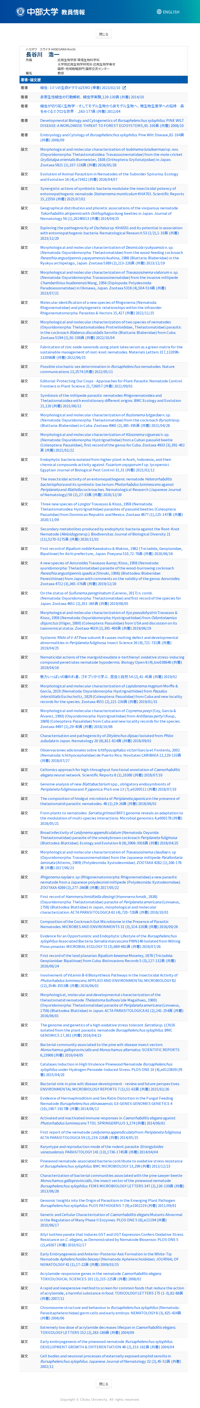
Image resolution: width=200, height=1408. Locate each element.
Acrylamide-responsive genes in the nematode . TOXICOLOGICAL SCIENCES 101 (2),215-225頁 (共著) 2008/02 (101, 1276)
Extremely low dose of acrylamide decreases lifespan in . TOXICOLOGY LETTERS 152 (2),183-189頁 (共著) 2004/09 (108, 1330)
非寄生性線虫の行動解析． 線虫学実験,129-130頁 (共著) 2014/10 (92, 96)
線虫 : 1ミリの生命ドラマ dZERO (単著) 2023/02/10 (80, 87)
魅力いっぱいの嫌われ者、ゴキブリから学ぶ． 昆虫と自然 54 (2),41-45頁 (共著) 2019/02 (108, 676)
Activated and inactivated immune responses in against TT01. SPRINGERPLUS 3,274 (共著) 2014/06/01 (108, 1120)
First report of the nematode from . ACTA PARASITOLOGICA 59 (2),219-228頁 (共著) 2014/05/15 (110, 1134)
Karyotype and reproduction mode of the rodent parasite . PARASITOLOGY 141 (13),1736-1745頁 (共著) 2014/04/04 (101, 1149)
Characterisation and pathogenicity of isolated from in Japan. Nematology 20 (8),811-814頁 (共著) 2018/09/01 (106, 738)
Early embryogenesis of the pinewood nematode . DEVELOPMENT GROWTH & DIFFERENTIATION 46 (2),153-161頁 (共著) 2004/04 (107, 1344)
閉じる (104, 34)
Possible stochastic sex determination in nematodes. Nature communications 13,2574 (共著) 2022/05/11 (107, 369)
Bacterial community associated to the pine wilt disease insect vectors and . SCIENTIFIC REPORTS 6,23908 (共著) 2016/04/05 (110, 1049)
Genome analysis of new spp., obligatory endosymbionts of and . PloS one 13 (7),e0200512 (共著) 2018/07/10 (108, 786)
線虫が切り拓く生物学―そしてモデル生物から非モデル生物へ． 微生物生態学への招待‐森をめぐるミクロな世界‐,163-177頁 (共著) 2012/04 (112, 108)
